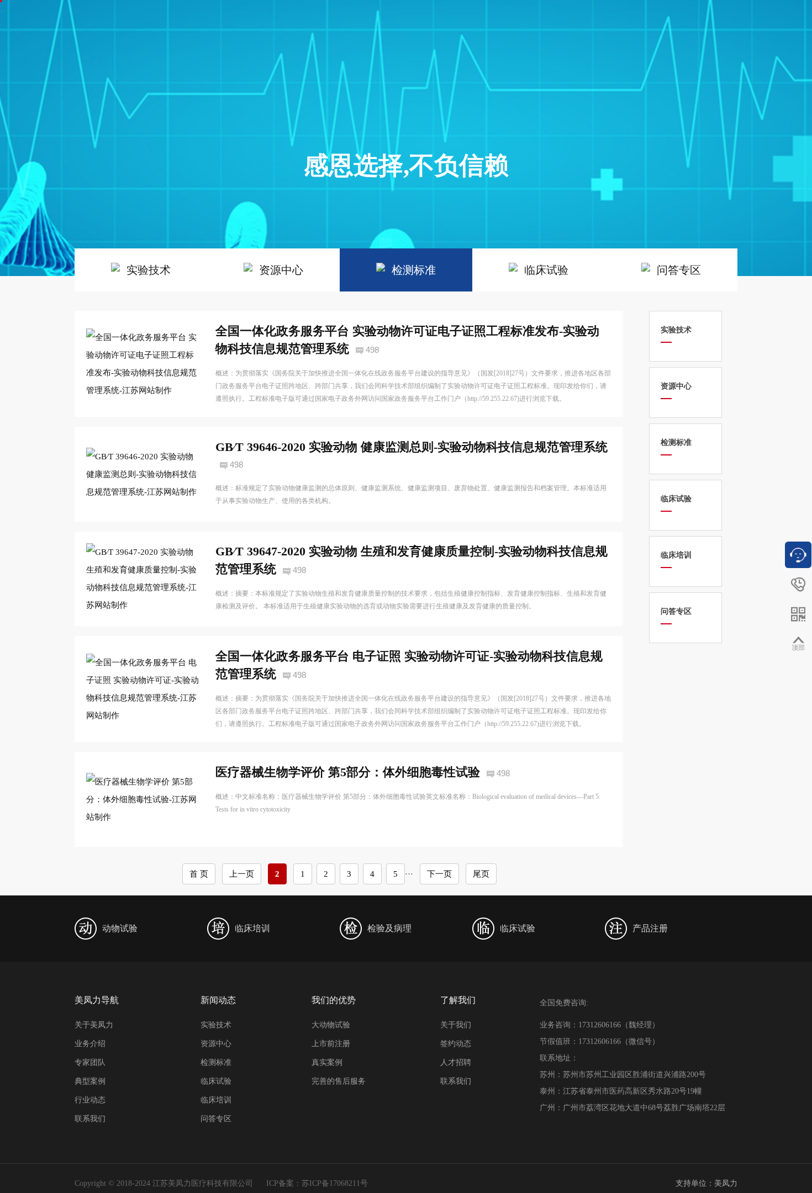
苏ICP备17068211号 (335, 1183)
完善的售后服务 (339, 1081)
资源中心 (216, 1044)
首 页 (198, 873)
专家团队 (90, 1062)
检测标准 (216, 1062)
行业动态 (90, 1100)
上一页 (241, 873)
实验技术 (216, 1025)
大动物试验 (331, 1025)
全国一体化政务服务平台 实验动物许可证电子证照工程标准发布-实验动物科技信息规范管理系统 (407, 340)
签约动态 (455, 1044)
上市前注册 (331, 1044)
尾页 (481, 873)
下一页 (439, 873)
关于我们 (455, 1025)
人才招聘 (455, 1062)
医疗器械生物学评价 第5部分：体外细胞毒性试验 (347, 772)
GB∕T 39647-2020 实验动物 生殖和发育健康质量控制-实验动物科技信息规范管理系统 (411, 560)
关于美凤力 (94, 1025)
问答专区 (216, 1119)
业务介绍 (90, 1044)
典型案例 (90, 1081)
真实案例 (327, 1062)
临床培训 (216, 1100)
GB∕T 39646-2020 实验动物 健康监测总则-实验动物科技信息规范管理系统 (411, 447)
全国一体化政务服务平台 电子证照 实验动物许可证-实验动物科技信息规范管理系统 (409, 665)
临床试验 (216, 1081)
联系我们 (90, 1119)
